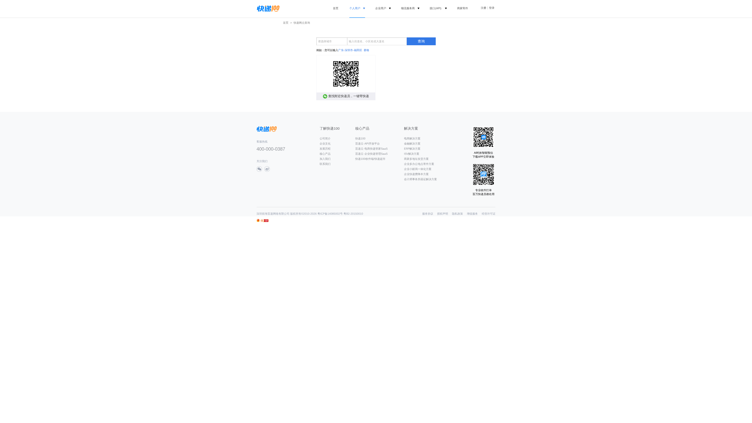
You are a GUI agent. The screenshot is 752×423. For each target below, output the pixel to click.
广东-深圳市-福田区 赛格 (353, 50)
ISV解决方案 (411, 153)
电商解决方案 (412, 138)
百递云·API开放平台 (367, 143)
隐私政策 (457, 213)
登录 (491, 7)
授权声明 (442, 213)
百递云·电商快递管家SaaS (371, 148)
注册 (483, 7)
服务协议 (427, 213)
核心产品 (325, 153)
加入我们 (325, 158)
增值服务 (472, 213)
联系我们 (325, 163)
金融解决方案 (412, 143)
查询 (421, 41)
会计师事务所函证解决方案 (420, 179)
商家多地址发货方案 (416, 158)
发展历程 (325, 148)
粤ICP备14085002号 (330, 213)
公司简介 (325, 138)
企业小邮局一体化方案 (417, 169)
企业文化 (325, 143)
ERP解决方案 (412, 148)
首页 (335, 8)
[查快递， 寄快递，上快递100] (267, 8)
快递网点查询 (302, 22)
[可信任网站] (264, 220)
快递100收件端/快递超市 (370, 158)
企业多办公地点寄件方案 (419, 163)
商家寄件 (462, 8)
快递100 (360, 138)
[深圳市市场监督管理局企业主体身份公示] (258, 220)
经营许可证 (488, 213)
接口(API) (435, 8)
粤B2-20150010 (353, 213)
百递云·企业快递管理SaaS (371, 153)
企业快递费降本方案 (416, 174)
